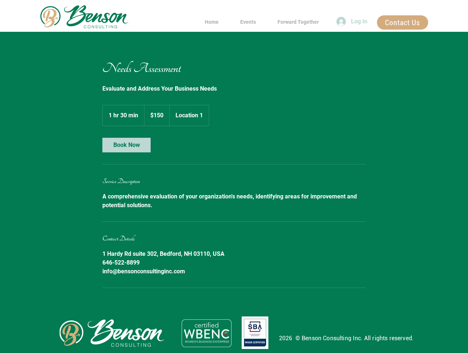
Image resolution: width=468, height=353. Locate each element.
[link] (126, 145)
